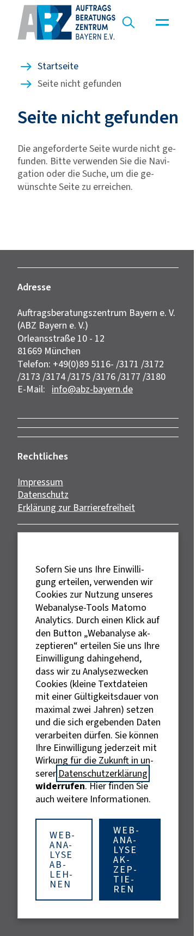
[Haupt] (162, 22)
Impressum (40, 481)
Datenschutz (43, 494)
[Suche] (128, 22)
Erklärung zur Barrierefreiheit (76, 507)
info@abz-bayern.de (92, 389)
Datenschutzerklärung (103, 773)
